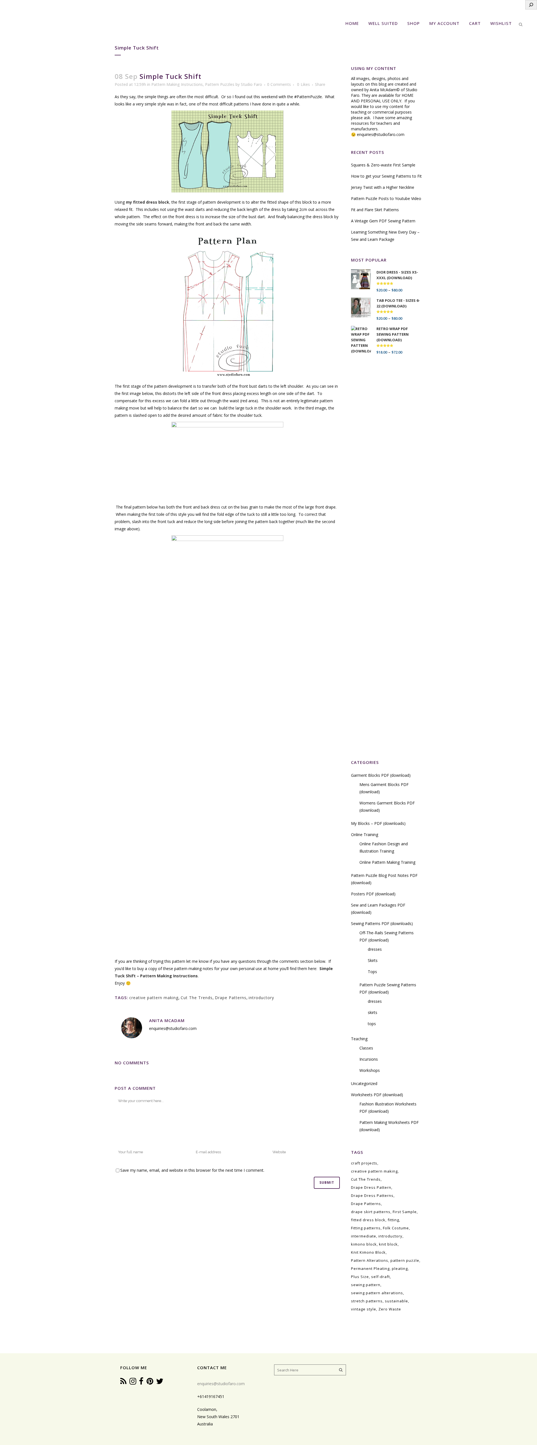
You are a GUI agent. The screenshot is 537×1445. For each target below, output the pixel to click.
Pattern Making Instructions (177, 84)
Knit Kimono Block (368, 1252)
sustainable (396, 1300)
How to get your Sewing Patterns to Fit (386, 176)
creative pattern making (153, 997)
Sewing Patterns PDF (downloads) (382, 923)
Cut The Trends (197, 997)
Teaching (359, 1038)
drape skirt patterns (370, 1211)
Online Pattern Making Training (387, 862)
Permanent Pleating (370, 1268)
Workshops (369, 1070)
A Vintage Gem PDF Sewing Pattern (383, 220)
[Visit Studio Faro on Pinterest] (150, 1382)
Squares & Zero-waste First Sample (383, 165)
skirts (372, 1012)
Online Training (364, 834)
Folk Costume (396, 1227)
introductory (261, 997)
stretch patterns (367, 1300)
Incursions (368, 1059)
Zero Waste (389, 1309)
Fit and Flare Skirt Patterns (375, 209)
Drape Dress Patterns (372, 1195)
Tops (372, 971)
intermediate (363, 1236)
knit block (388, 1244)
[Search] (531, 5)
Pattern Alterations (369, 1260)
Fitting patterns (366, 1227)
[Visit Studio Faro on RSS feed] (123, 1382)
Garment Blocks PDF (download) (381, 775)
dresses (375, 949)
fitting (393, 1219)
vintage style (363, 1309)
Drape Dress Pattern (371, 1187)
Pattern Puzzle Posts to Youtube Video (386, 198)
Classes (366, 1048)
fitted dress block (368, 1219)
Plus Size (360, 1276)
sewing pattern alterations (377, 1292)
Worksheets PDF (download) (377, 1094)
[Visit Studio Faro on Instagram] (132, 1382)
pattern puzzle (404, 1260)
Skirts (373, 960)
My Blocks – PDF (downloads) (378, 823)
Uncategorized (364, 1083)
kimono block (364, 1244)
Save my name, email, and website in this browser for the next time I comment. (192, 1170)
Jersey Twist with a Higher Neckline (382, 187)
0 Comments (279, 84)
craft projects (364, 1163)
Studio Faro (251, 84)
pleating (400, 1268)
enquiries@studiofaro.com (380, 134)
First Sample (405, 1211)
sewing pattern (365, 1284)
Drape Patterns (230, 997)
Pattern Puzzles (219, 84)
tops (372, 1023)
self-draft (380, 1276)
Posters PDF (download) (373, 893)
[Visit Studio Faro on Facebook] (141, 1382)
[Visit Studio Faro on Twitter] (159, 1382)
